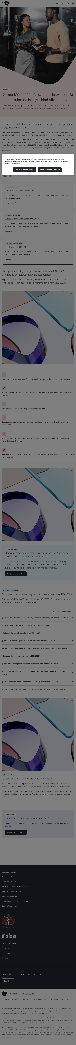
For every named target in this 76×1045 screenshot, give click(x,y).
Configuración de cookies (24, 170)
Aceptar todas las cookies (50, 170)
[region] (38, 164)
